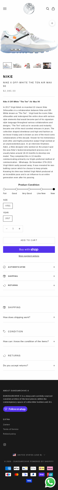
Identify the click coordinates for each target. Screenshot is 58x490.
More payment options (29, 256)
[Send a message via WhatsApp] (50, 482)
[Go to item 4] (37, 65)
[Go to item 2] (17, 65)
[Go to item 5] (47, 65)
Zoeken (6, 425)
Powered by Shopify (42, 461)
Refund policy (9, 434)
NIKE (8, 76)
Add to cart (29, 240)
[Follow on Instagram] (4, 444)
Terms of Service (11, 429)
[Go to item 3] (27, 65)
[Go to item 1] (7, 65)
